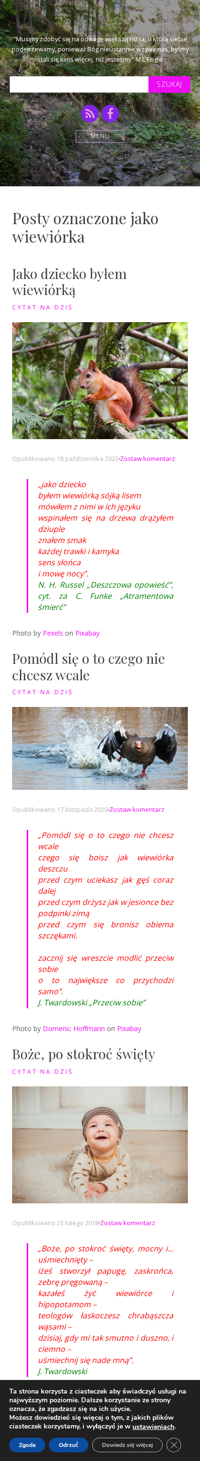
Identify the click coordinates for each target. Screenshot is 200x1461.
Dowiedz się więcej (127, 1445)
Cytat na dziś (42, 307)
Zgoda (27, 1445)
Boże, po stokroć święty (83, 1054)
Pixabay (87, 633)
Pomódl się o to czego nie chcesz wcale (88, 666)
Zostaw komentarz (147, 458)
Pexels (53, 633)
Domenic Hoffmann (74, 1028)
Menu (100, 136)
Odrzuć (69, 1445)
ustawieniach (153, 1427)
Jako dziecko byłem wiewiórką (69, 281)
